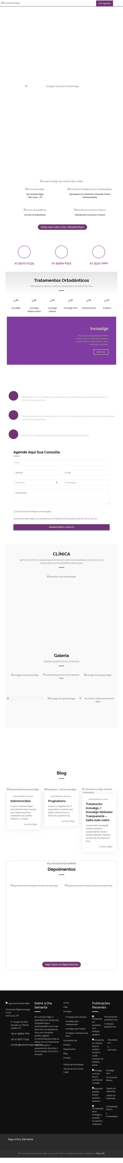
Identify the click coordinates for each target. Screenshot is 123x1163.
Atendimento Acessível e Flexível (90, 215)
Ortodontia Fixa (89, 308)
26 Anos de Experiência (34, 215)
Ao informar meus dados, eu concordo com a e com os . (55, 519)
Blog (65, 1053)
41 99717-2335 (24, 263)
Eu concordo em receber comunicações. (33, 511)
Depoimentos (69, 1049)
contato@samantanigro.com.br (26, 1044)
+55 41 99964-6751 (20, 1033)
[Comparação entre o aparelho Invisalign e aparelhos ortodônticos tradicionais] (99, 1115)
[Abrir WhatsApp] (117, 1157)
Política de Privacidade (64, 519)
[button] (9, 340)
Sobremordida (20, 801)
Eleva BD (100, 1153)
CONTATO (61, 749)
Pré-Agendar (104, 3)
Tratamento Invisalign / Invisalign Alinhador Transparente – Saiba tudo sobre (99, 812)
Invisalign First (70, 308)
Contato (67, 1058)
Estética (107, 308)
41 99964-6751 (61, 263)
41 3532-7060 (99, 263)
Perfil (65, 1007)
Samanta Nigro (30, 824)
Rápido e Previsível (34, 392)
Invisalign (15, 308)
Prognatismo (57, 801)
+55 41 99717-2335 (20, 1039)
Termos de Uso (90, 519)
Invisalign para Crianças (76, 1017)
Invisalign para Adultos (76, 1029)
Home (66, 1003)
